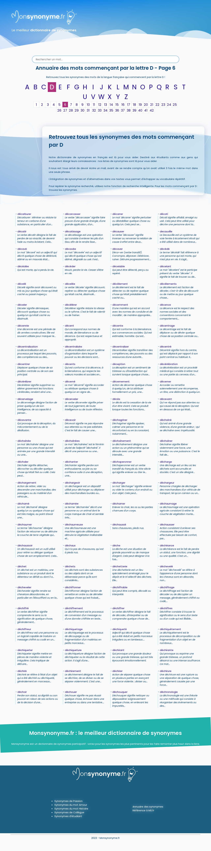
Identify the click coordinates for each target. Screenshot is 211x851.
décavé (22, 249)
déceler (22, 304)
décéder (70, 266)
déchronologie (169, 692)
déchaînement (121, 441)
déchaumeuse (74, 524)
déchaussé (119, 524)
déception (118, 364)
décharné (23, 503)
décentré (165, 346)
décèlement (120, 284)
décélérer (71, 304)
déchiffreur (24, 629)
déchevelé (166, 566)
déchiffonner (73, 587)
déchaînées (72, 441)
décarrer (117, 214)
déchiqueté (119, 629)
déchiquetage (74, 629)
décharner (118, 503)
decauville (166, 231)
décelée (70, 284)
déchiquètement (170, 629)
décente (117, 325)
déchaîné (166, 420)
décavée (70, 249)
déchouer (71, 692)
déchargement (26, 482)
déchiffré (23, 608)
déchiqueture (73, 650)
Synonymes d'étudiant (68, 816)
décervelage (25, 399)
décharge (166, 461)
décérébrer (24, 381)
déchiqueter (25, 650)
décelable (118, 266)
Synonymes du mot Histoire (71, 808)
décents (70, 364)
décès (116, 399)
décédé (165, 249)
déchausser (167, 524)
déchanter (71, 461)
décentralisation (27, 346)
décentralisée (73, 346)
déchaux (70, 545)
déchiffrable (119, 587)
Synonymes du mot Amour (70, 805)
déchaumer (24, 524)
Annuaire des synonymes (148, 806)
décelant (165, 266)
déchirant (118, 650)
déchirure (165, 671)
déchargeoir (72, 482)
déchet (22, 566)
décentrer (23, 364)
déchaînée (24, 441)
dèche (116, 545)
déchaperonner (122, 461)
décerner (165, 381)
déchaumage (168, 503)
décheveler (24, 587)
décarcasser (72, 214)
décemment (120, 304)
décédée (23, 266)
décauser (118, 231)
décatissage (73, 231)
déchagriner (119, 420)
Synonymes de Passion (68, 801)
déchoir (22, 692)
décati (164, 214)
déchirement (73, 671)
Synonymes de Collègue (69, 812)
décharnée (71, 503)
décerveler (71, 399)
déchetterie (119, 566)
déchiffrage (167, 587)
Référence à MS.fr (143, 810)
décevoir (70, 420)
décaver (117, 249)
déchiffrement (74, 608)
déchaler (22, 461)
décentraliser (120, 346)
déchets (70, 566)
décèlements (168, 284)
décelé (21, 284)
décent (69, 325)
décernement (121, 381)
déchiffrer (118, 608)
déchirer (117, 671)
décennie (23, 325)
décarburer (24, 214)
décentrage (167, 325)
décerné (70, 381)
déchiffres (166, 608)
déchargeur (167, 482)
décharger (118, 482)
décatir (21, 231)
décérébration (169, 364)
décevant (166, 399)
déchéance (167, 545)
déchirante (166, 650)
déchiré (22, 671)
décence (165, 304)
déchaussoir (24, 545)
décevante (24, 420)
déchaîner (166, 441)
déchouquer (119, 692)
